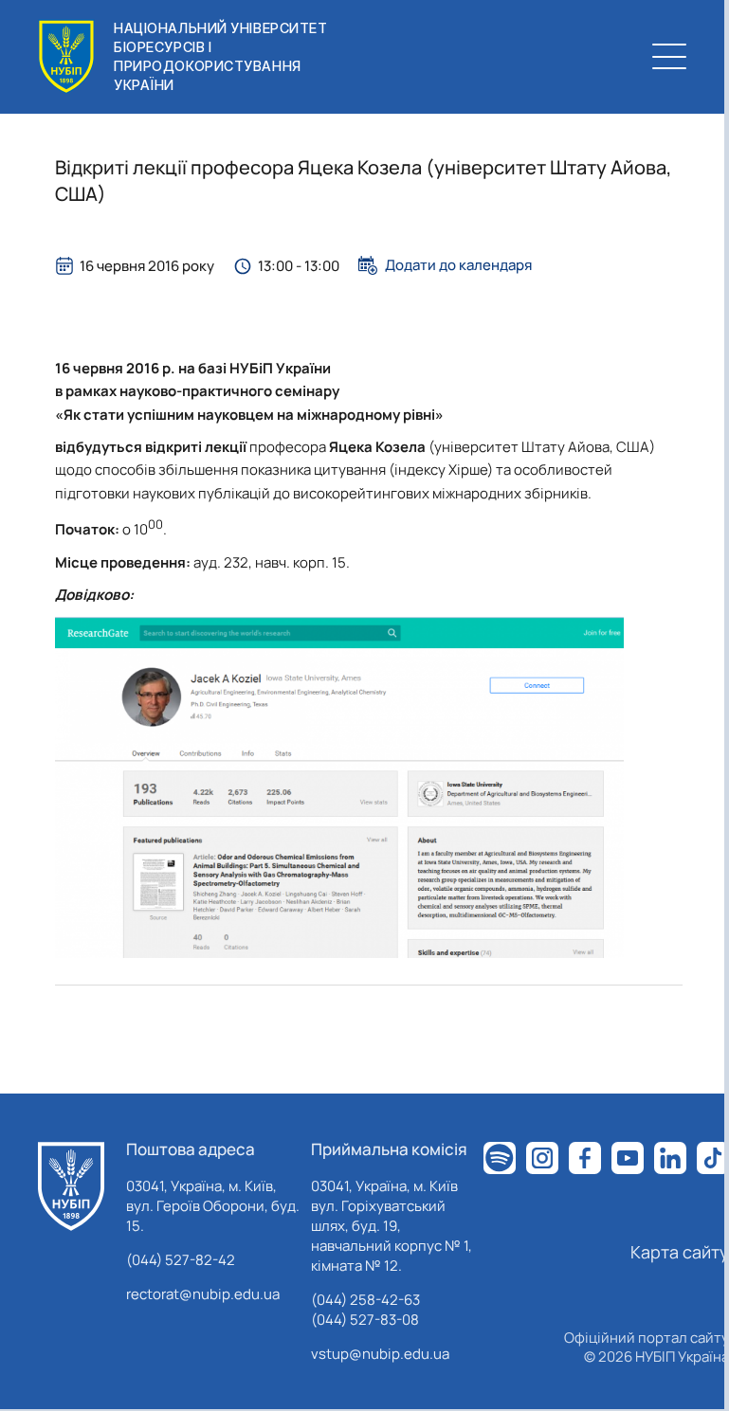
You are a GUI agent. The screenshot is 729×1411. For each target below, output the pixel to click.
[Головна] (71, 1186)
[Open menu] (669, 57)
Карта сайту (679, 1251)
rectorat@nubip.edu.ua (203, 1294)
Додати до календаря (458, 265)
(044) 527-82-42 (180, 1260)
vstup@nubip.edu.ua (380, 1354)
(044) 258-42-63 (365, 1300)
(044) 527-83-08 (365, 1320)
